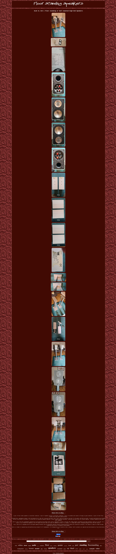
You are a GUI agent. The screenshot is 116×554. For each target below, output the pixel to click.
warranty (54, 545)
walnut (98, 548)
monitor (37, 548)
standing (83, 545)
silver (101, 545)
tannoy (26, 548)
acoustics (65, 545)
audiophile (92, 548)
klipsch (51, 545)
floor (47, 545)
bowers (31, 548)
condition (42, 545)
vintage (45, 548)
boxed (29, 545)
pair (76, 545)
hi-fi (16, 545)
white (42, 548)
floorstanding (93, 545)
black (72, 548)
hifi (68, 548)
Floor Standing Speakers (58, 553)
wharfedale (59, 548)
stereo (65, 548)
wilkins (20, 545)
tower (25, 545)
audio (34, 545)
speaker (60, 545)
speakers (52, 547)
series (76, 548)
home (69, 545)
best (73, 545)
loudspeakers (20, 548)
